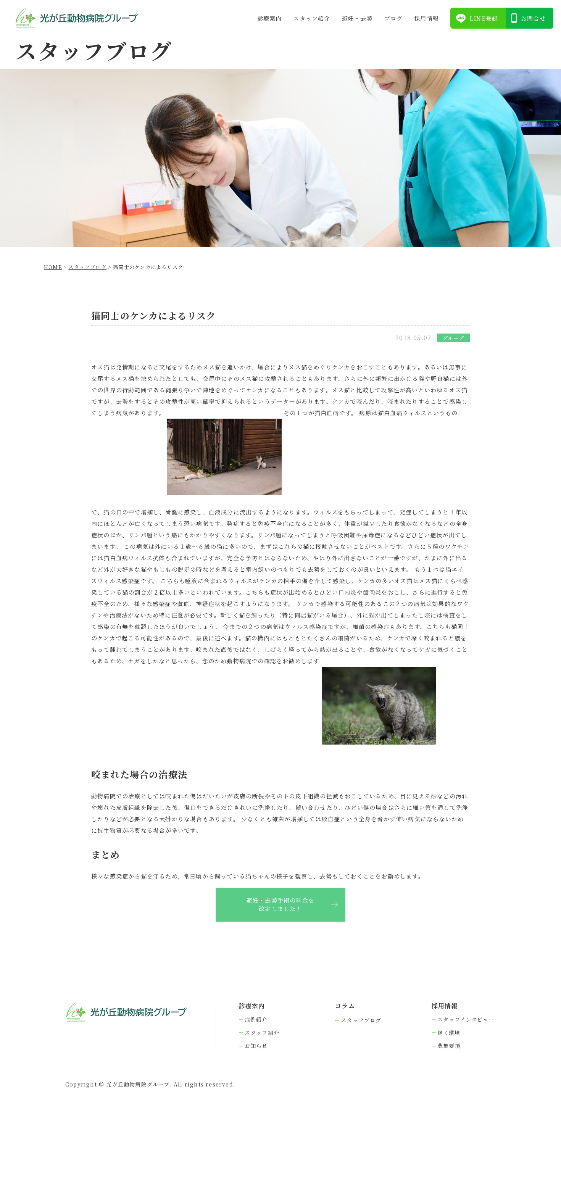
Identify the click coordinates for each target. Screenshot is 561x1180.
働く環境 (449, 1033)
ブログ (393, 18)
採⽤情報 (426, 18)
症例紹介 (256, 1019)
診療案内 (269, 18)
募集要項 (449, 1045)
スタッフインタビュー (466, 1019)
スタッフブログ (361, 1020)
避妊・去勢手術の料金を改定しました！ (280, 904)
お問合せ (533, 18)
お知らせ (256, 1045)
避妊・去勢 (357, 18)
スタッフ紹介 (311, 18)
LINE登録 (483, 18)
